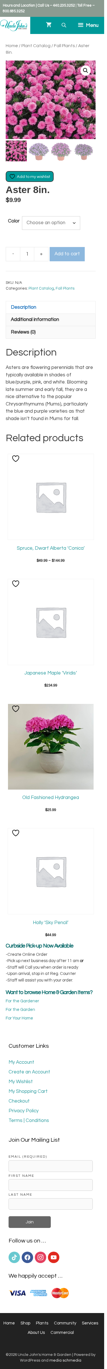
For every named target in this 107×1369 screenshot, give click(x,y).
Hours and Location (19, 5)
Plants (42, 1323)
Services (90, 1323)
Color (14, 221)
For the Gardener (22, 1001)
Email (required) (28, 1156)
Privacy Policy (24, 1110)
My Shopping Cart (28, 1091)
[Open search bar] (64, 25)
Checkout (19, 1101)
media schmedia (65, 1360)
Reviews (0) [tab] (23, 332)
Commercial (62, 1332)
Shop (25, 1323)
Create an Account (29, 1072)
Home (12, 45)
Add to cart (67, 253)
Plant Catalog (36, 45)
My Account (21, 1062)
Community (65, 1323)
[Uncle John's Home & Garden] (13, 25)
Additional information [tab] (35, 319)
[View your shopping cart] (49, 25)
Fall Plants (64, 45)
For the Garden (20, 1009)
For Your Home (19, 1018)
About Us (36, 1332)
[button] (85, 70)
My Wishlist (21, 1081)
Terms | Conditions (29, 1120)
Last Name (20, 1194)
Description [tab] (23, 307)
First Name (21, 1175)
